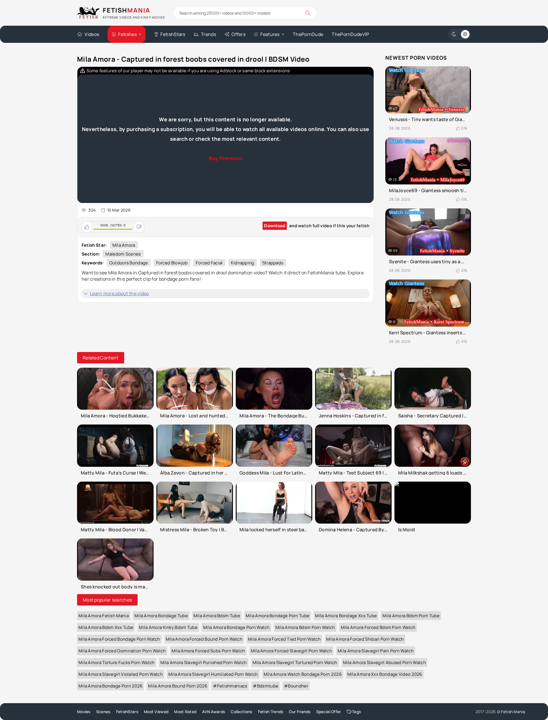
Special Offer (328, 711)
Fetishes (127, 34)
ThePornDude (308, 34)
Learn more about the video (119, 293)
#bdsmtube (265, 686)
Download (274, 226)
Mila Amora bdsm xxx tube (105, 627)
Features (269, 34)
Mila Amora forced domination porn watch (122, 651)
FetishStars (172, 34)
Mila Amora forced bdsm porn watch (378, 627)
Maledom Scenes (123, 254)
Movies (83, 711)
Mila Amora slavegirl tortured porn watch (295, 662)
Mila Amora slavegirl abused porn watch (384, 662)
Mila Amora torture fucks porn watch (116, 662)
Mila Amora (123, 245)
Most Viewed (156, 711)
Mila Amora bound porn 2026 (177, 686)
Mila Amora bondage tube (161, 616)
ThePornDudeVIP (350, 34)
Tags (356, 711)
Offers (238, 34)
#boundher (296, 686)
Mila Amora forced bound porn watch (204, 639)
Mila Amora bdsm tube (217, 616)
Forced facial (209, 263)
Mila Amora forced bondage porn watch (119, 639)
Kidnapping (242, 263)
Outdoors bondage (128, 263)
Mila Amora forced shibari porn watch (365, 639)
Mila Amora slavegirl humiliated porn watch (213, 674)
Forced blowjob (172, 263)
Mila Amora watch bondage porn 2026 (303, 674)
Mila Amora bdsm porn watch (305, 627)
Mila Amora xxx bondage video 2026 (384, 674)
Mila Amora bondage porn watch (236, 627)
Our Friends (299, 711)
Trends (208, 34)
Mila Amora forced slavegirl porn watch (291, 651)
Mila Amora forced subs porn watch (208, 651)
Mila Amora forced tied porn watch (284, 639)
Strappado (273, 263)
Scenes (103, 711)
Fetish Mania (513, 711)
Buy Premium (225, 158)
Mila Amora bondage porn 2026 (110, 686)
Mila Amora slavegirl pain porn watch (376, 651)
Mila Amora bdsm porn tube (411, 616)
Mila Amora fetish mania (103, 616)
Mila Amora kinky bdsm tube (168, 627)
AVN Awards (213, 711)
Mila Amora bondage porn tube (277, 616)
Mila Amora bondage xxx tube (346, 616)
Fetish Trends (270, 711)
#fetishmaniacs (230, 686)
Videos (91, 34)
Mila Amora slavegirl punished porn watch (203, 662)
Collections (241, 711)
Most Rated (185, 711)
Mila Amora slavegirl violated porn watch (120, 674)
